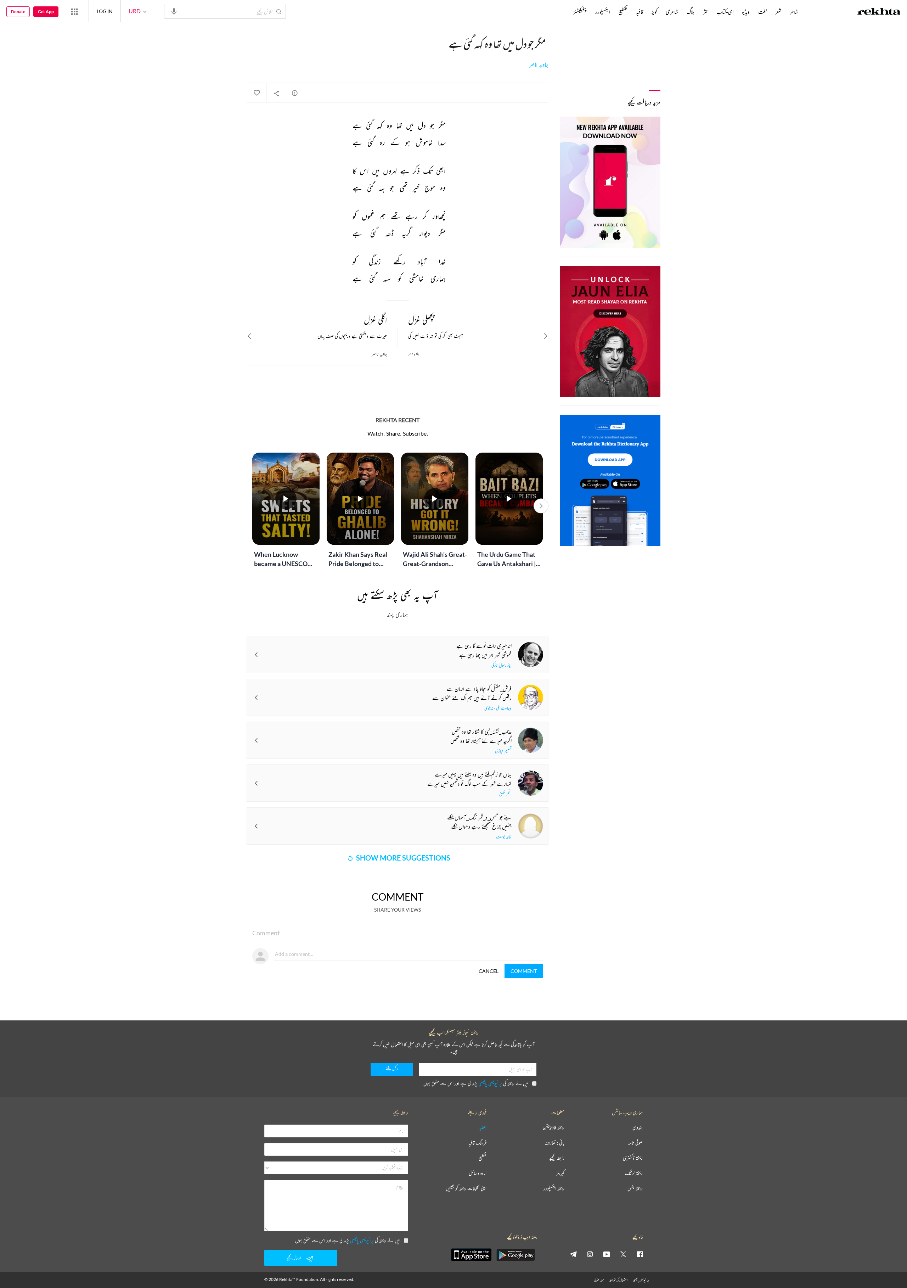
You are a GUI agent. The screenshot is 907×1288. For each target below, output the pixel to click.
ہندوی (637, 1128)
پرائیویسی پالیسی (490, 1083)
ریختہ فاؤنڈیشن (553, 1128)
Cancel (488, 971)
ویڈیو (746, 12)
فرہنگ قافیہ (477, 1143)
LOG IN (105, 11)
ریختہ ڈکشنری (633, 1158)
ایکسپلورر (602, 12)
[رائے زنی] (294, 93)
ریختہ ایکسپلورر (553, 1189)
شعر (778, 12)
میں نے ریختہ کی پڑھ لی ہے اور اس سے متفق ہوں (475, 1083)
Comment (524, 971)
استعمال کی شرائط (618, 1280)
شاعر (794, 12)
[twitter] (623, 1254)
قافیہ (639, 12)
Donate (18, 11)
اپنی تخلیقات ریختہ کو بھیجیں (466, 1189)
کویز (654, 12)
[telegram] (573, 1254)
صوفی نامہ (635, 1143)
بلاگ (690, 12)
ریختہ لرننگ (634, 1173)
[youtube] (606, 1254)
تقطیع (623, 12)
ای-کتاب (724, 12)
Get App (46, 11)
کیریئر (560, 1173)
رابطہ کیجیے (556, 1158)
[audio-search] (174, 11)
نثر (705, 12)
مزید (561, 12)
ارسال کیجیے (293, 1258)
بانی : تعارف (554, 1143)
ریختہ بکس (635, 1189)
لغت (762, 12)
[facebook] (640, 1254)
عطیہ (482, 1128)
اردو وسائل (477, 1173)
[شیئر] (276, 93)
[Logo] (879, 12)
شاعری (672, 12)
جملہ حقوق (599, 1280)
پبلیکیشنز (580, 12)
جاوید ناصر (538, 64)
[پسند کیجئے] (256, 93)
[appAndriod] (515, 1254)
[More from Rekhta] (74, 11)
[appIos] (471, 1254)
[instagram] (590, 1254)
